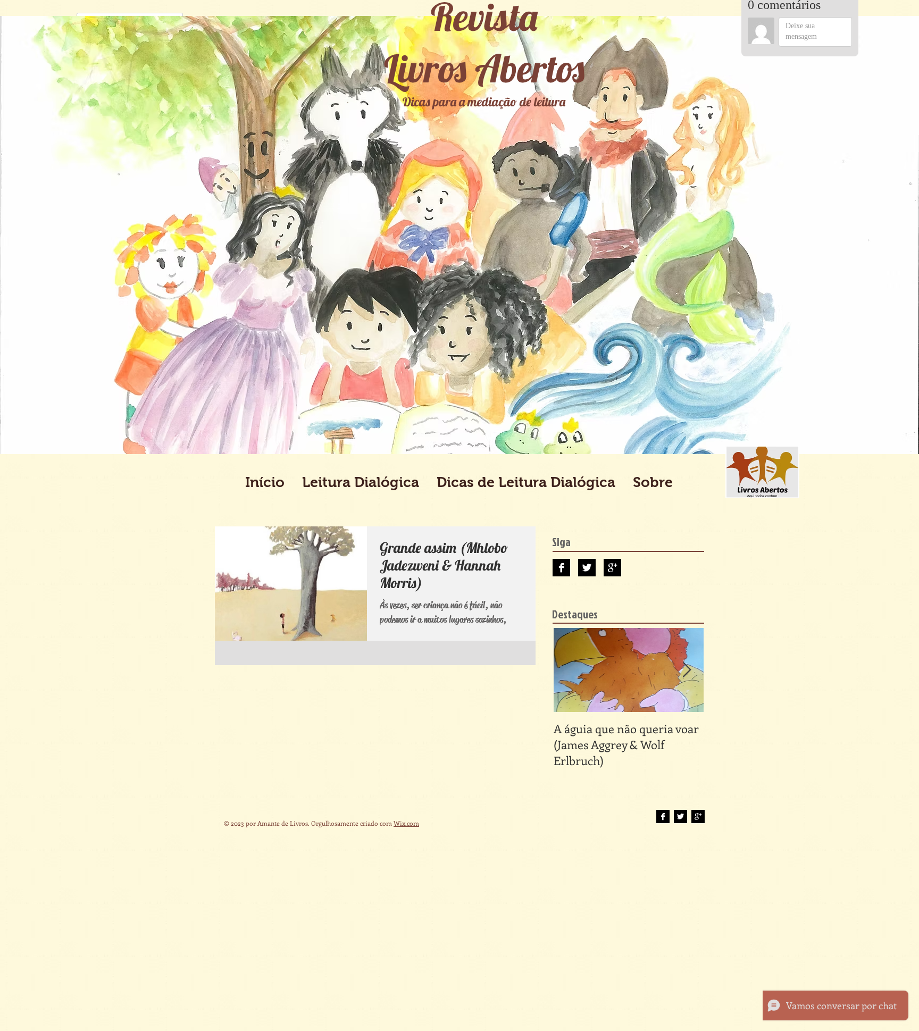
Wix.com (406, 823)
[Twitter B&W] (587, 567)
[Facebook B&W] (561, 567)
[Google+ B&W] (612, 567)
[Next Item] (686, 670)
